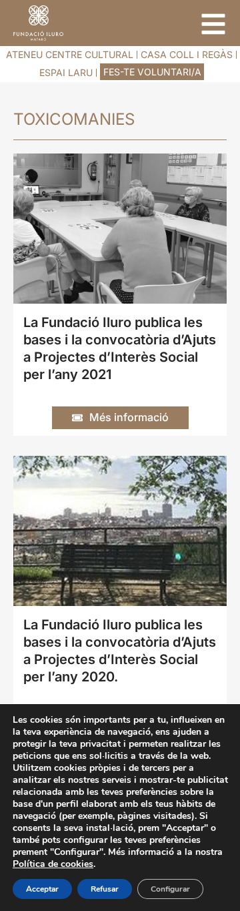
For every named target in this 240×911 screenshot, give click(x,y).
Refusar (105, 889)
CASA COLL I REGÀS (187, 54)
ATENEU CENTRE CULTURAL (69, 54)
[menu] (213, 24)
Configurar (170, 889)
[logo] (38, 23)
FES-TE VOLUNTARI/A (152, 71)
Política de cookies (53, 864)
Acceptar (42, 889)
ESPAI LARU (66, 72)
